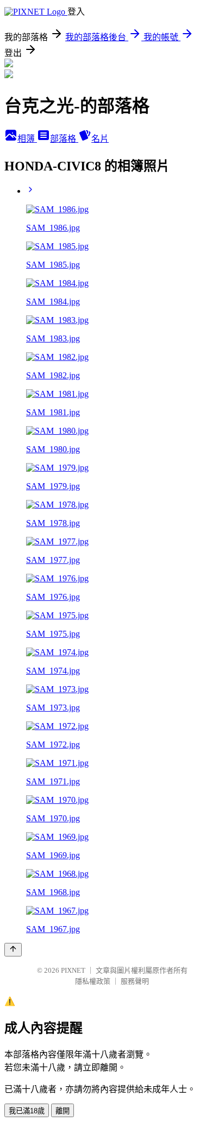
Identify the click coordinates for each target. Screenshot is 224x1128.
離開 (62, 1111)
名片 (100, 138)
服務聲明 (135, 981)
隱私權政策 (92, 981)
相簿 (27, 138)
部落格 (64, 138)
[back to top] (13, 949)
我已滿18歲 (27, 1111)
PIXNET (73, 970)
